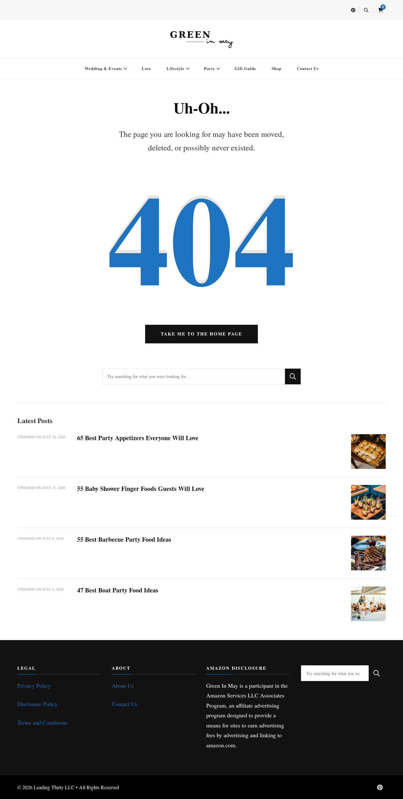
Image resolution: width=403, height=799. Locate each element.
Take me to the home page (201, 333)
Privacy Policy (34, 685)
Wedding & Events (103, 68)
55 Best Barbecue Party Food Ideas (124, 539)
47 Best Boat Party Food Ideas (117, 590)
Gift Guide (245, 68)
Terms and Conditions (42, 722)
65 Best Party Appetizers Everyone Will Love (137, 437)
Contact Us (308, 68)
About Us (123, 685)
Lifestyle (175, 68)
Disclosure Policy (37, 704)
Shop (276, 68)
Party (209, 68)
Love (146, 68)
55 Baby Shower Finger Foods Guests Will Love (140, 488)
